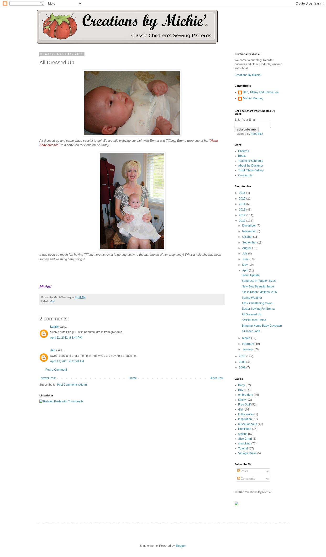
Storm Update (251, 275)
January (247, 349)
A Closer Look (251, 331)
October (247, 236)
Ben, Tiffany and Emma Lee (261, 92)
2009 (242, 362)
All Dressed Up (251, 314)
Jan (52, 350)
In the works (246, 414)
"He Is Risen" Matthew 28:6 (259, 292)
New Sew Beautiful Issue (258, 286)
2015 (242, 198)
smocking (244, 443)
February (248, 344)
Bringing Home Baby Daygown (262, 325)
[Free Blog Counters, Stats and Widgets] (236, 504)
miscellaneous (247, 424)
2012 (242, 215)
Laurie (54, 326)
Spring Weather (252, 297)
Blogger (180, 545)
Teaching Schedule (250, 160)
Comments (247, 478)
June (245, 259)
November (249, 231)
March (246, 338)
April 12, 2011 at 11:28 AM (67, 361)
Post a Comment (56, 369)
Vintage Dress (247, 453)
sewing (242, 434)
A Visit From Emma (254, 320)
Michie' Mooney (253, 98)
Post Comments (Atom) (72, 384)
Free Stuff (244, 404)
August (247, 248)
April (245, 270)
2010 (242, 356)
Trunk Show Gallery (251, 170)
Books (242, 155)
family (242, 399)
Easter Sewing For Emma (258, 308)
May (245, 264)
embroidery (245, 394)
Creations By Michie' (248, 75)
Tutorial (243, 448)
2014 (242, 204)
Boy (240, 390)
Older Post (216, 378)
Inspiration (245, 419)
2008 (242, 367)
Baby (241, 385)
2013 (242, 209)
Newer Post (48, 378)
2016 (242, 193)
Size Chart (245, 438)
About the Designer (250, 165)
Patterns (243, 151)
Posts (244, 471)
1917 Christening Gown (257, 303)
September (249, 242)
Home (133, 378)
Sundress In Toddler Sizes (259, 280)
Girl (52, 301)
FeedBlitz (257, 133)
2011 (242, 220)
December (249, 225)
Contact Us (245, 175)
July (245, 253)
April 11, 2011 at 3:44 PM (66, 337)
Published (244, 429)
